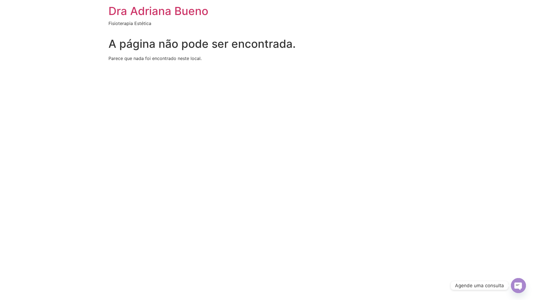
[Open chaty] (518, 285)
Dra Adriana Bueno (158, 11)
